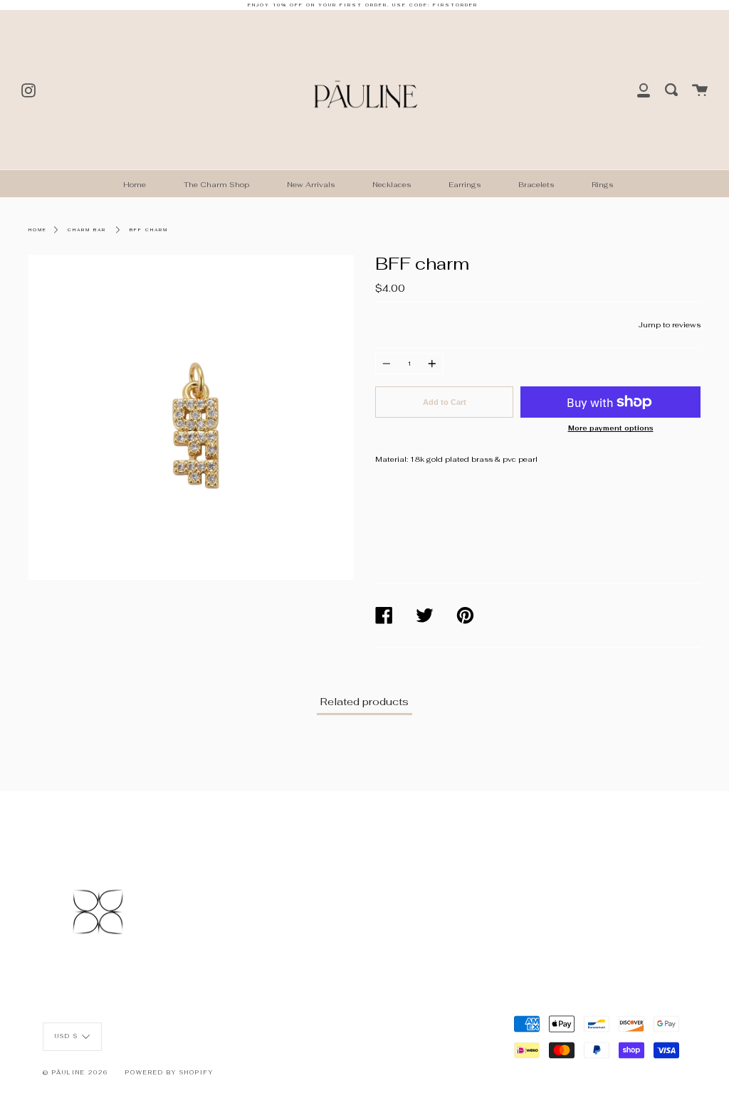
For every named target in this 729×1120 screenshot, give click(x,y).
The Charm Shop (216, 184)
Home (134, 184)
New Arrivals (311, 184)
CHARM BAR (87, 230)
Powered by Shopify (169, 1072)
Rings (602, 184)
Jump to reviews (670, 324)
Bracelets (536, 184)
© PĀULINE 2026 (75, 1072)
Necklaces (391, 184)
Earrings (465, 184)
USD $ (66, 1036)
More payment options (611, 428)
